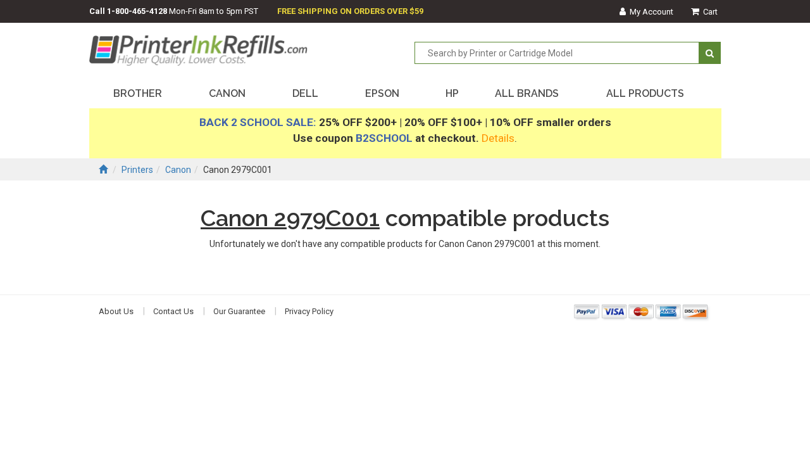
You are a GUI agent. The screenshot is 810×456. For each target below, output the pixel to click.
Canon (178, 170)
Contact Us (173, 311)
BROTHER (137, 93)
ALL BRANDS (527, 93)
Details (498, 138)
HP (452, 93)
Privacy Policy (309, 311)
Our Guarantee (239, 311)
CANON (227, 93)
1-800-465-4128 (137, 11)
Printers (137, 170)
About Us (116, 311)
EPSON (382, 93)
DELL (305, 93)
